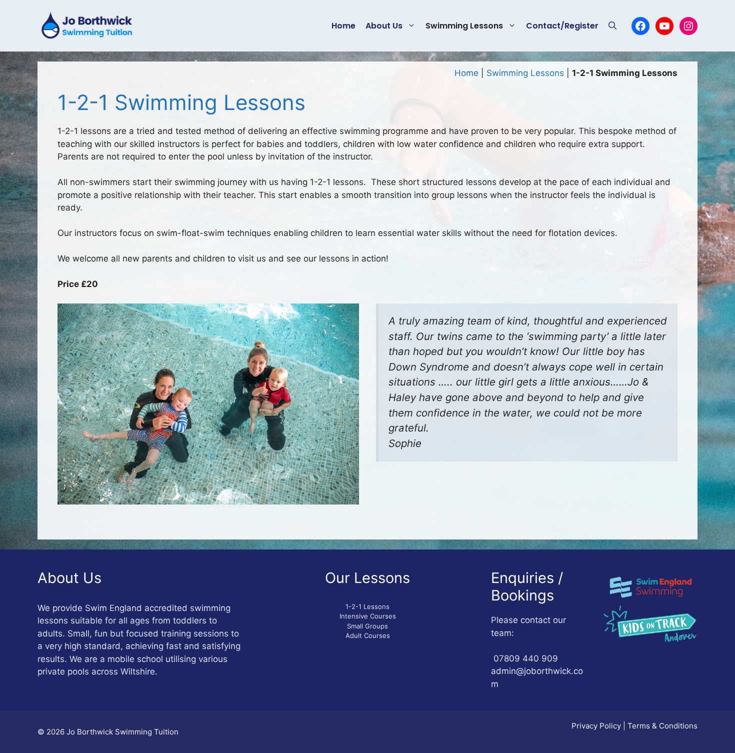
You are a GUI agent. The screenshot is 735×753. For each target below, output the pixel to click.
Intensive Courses (368, 616)
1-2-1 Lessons (368, 606)
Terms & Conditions (663, 725)
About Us (384, 26)
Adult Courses (368, 636)
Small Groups (367, 626)
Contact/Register (562, 26)
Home (344, 26)
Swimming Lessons (464, 26)
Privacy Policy (596, 725)
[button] (613, 26)
